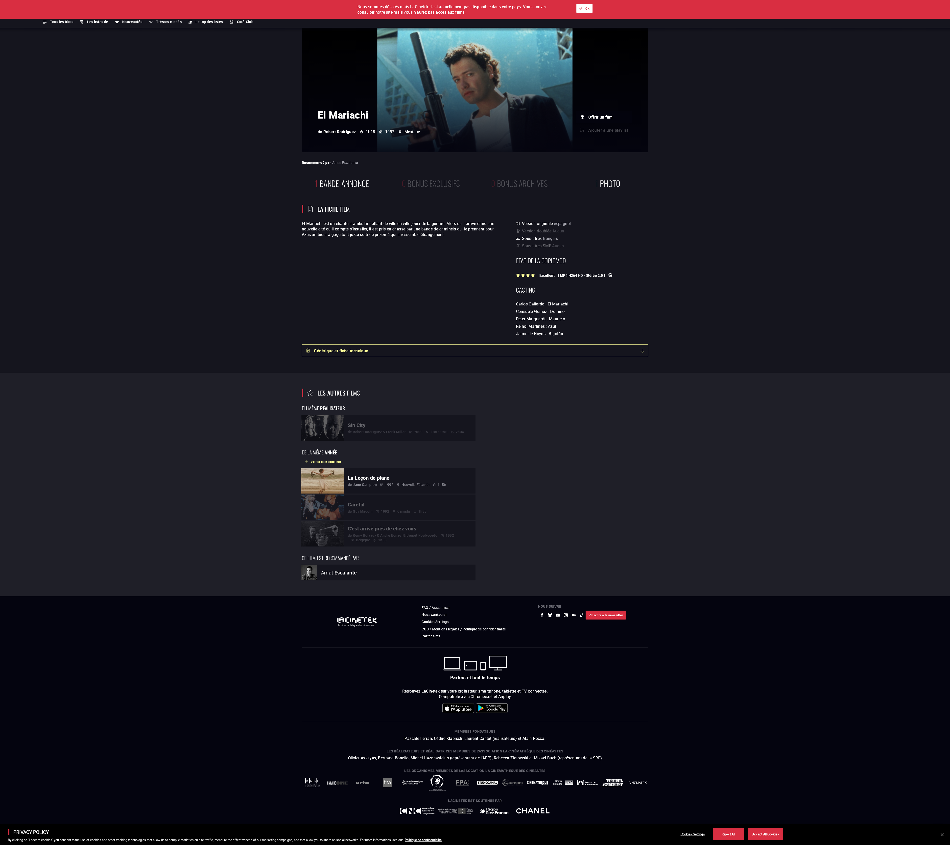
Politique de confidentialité (423, 840)
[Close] (942, 834)
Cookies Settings (693, 834)
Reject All (728, 834)
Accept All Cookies (765, 834)
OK (587, 8)
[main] (475, 834)
